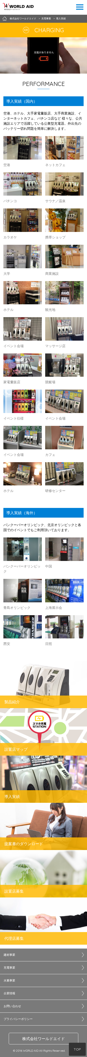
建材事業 (9, 955)
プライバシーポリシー (18, 1019)
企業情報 (9, 993)
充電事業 (9, 967)
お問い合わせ (12, 1006)
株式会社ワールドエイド (43, 1038)
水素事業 (9, 980)
